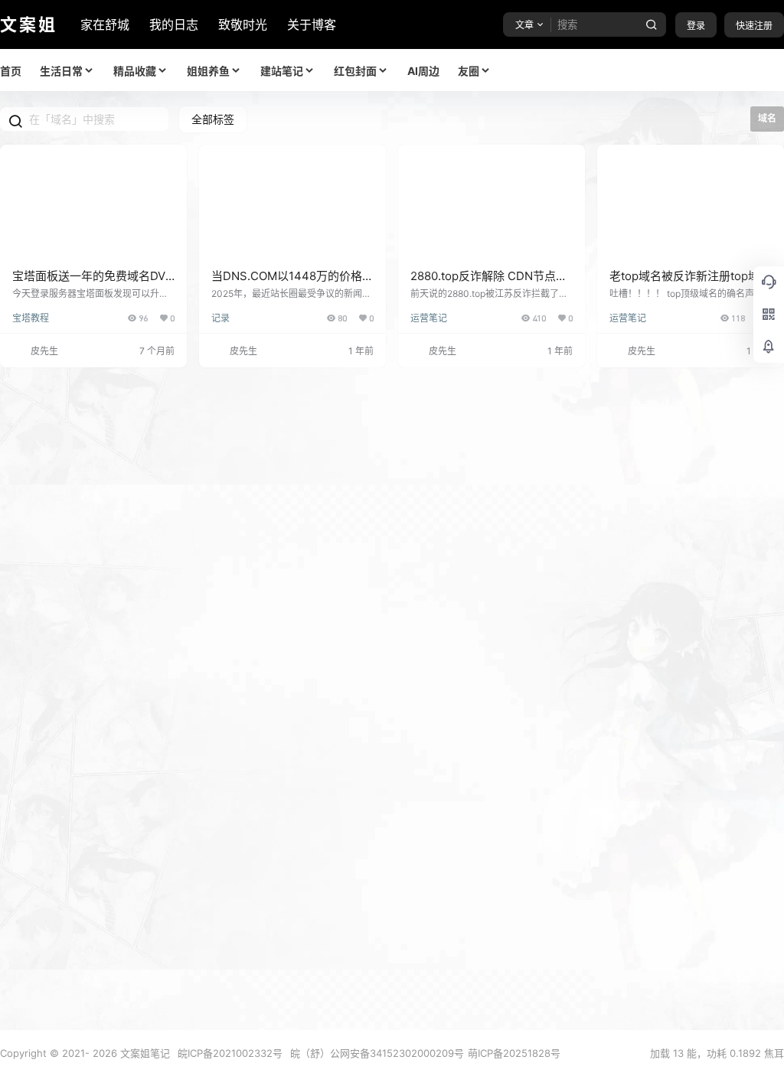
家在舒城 (104, 24)
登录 (696, 25)
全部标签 (212, 119)
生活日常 (61, 70)
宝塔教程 (30, 318)
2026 (105, 1053)
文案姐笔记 (143, 1053)
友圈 (468, 70)
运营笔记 (428, 318)
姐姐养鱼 (208, 70)
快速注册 (754, 25)
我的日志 (173, 24)
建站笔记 (281, 70)
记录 (220, 318)
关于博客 (311, 24)
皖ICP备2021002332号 (230, 1053)
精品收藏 (134, 70)
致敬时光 (242, 24)
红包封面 (355, 70)
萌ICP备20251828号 (514, 1053)
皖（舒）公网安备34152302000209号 (377, 1053)
